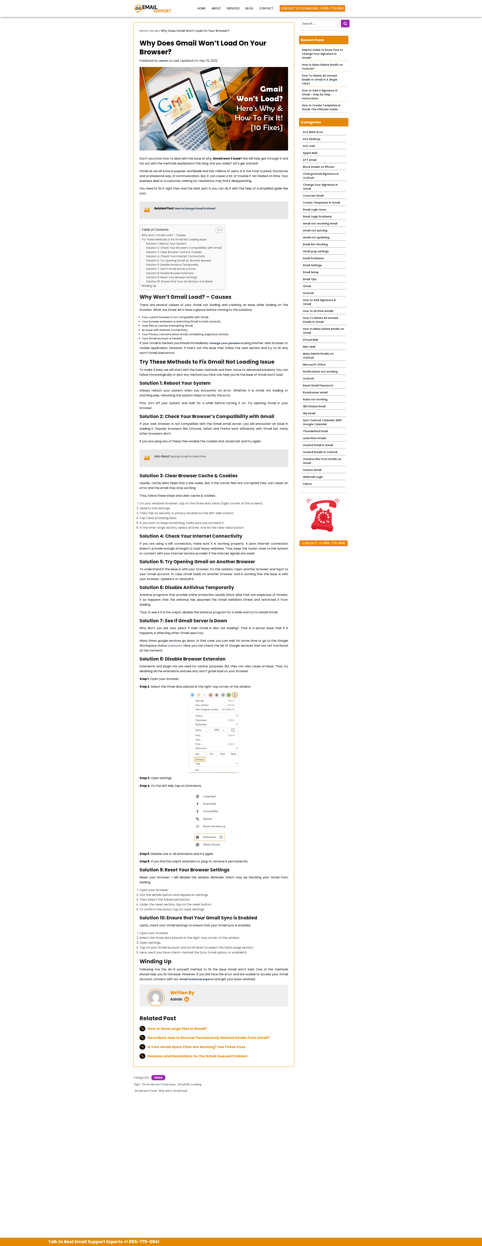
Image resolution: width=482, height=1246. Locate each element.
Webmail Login (313, 477)
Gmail (154, 31)
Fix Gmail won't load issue (159, 1084)
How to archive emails (318, 311)
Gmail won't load (146, 1091)
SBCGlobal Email (314, 406)
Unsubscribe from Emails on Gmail (322, 461)
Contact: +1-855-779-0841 (323, 543)
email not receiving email (320, 223)
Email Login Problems (317, 216)
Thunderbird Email (315, 431)
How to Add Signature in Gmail (319, 302)
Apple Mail (310, 153)
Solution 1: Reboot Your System (166, 244)
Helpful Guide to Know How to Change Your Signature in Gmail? (322, 54)
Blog (249, 8)
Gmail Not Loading (189, 1084)
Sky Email (309, 413)
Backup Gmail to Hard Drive (188, 456)
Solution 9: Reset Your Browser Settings (171, 277)
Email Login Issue (314, 209)
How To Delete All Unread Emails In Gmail (320, 320)
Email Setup (311, 272)
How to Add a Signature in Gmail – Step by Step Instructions (320, 94)
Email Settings (312, 265)
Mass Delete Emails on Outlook (318, 356)
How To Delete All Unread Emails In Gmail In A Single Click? (319, 79)
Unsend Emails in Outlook (320, 452)
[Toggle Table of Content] (217, 230)
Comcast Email (313, 196)
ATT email (310, 160)
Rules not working (315, 399)
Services (233, 8)
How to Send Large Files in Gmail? (177, 1028)
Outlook (308, 378)
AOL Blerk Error (313, 132)
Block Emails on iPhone (318, 167)
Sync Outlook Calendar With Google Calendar (322, 422)
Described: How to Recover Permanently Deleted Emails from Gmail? (209, 1037)
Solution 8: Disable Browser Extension (170, 273)
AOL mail (309, 146)
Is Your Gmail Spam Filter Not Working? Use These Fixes (197, 1047)
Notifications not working (320, 371)
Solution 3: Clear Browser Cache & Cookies (174, 252)
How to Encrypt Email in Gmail (195, 208)
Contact (266, 8)
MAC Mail (309, 347)
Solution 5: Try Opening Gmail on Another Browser (178, 260)
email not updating (316, 237)
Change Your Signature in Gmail (320, 187)
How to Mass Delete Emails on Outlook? (322, 67)
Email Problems (313, 258)
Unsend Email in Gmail (318, 445)
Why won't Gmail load (173, 1091)
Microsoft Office (314, 364)
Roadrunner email (315, 392)
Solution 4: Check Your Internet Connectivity (175, 256)
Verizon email (312, 470)
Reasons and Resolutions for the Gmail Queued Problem (198, 1056)
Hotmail (308, 293)
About (216, 8)
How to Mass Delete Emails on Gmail (323, 331)
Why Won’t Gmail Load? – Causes (164, 235)
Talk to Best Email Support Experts (103, 1242)
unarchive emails (314, 438)
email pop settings (316, 251)
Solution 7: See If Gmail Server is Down (171, 269)
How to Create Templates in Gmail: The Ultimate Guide (321, 107)
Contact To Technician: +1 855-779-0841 (312, 8)
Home (202, 8)
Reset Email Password (318, 385)
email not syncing (315, 230)
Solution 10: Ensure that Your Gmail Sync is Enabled (179, 281)
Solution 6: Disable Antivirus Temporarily (172, 265)
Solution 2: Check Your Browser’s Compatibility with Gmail (183, 248)
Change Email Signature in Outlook (321, 176)
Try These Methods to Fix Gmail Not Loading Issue (174, 239)
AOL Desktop (311, 139)
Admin (176, 999)
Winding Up (149, 286)
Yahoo (307, 484)
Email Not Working (315, 244)
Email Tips (310, 279)
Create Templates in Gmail (321, 202)
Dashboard (175, 646)
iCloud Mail (310, 340)
